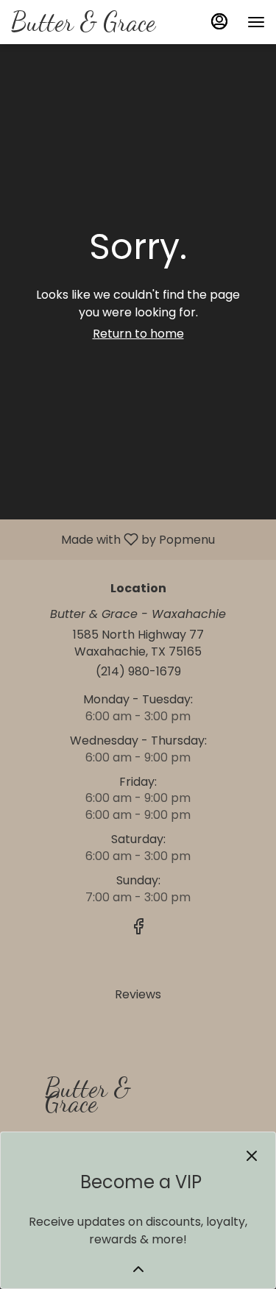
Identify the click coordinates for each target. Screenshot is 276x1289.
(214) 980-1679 (138, 672)
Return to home (138, 333)
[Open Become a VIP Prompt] (138, 1269)
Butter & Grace (82, 1102)
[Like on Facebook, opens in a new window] (138, 929)
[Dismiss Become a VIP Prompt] (251, 1155)
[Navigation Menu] (256, 22)
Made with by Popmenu (113, 539)
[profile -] (219, 21)
